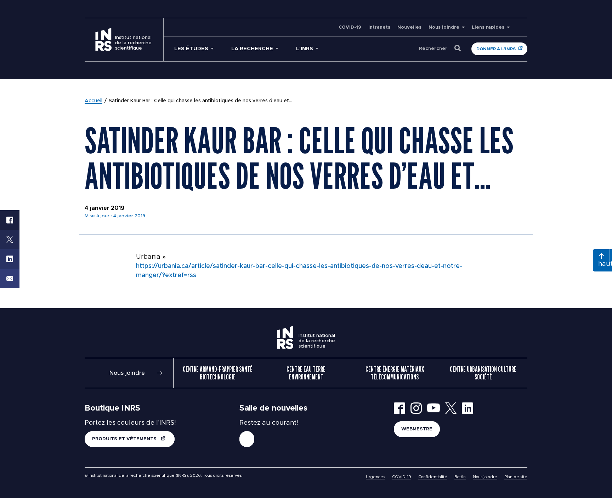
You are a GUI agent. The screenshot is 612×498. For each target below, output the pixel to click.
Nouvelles (409, 27)
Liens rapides (488, 27)
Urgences (375, 477)
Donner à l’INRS (496, 49)
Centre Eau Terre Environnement (306, 373)
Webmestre (416, 429)
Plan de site (515, 477)
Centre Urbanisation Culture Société (483, 373)
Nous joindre (444, 27)
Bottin (460, 477)
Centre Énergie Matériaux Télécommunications (395, 373)
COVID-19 (350, 27)
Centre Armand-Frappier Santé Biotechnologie (218, 373)
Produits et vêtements (125, 439)
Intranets (379, 27)
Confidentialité (432, 477)
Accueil (93, 100)
